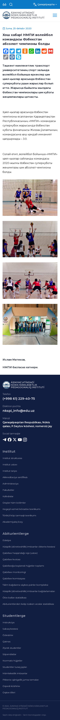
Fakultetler (8, 490)
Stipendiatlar (9, 654)
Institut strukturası (12, 458)
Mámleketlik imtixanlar (15, 673)
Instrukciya (8, 622)
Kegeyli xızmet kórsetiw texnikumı (21, 509)
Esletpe (7, 540)
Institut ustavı (10, 464)
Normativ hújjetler (12, 660)
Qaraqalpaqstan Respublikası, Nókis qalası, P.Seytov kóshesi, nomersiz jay (27, 424)
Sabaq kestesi (10, 628)
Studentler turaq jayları (15, 667)
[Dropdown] (4, 4)
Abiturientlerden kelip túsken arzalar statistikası (28, 604)
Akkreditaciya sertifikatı (15, 477)
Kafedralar (8, 496)
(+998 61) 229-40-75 (19, 399)
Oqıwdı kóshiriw (11, 686)
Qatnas (6, 641)
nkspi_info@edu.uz (19, 411)
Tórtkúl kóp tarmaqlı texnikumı (19, 515)
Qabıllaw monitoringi (14, 572)
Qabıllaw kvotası (11, 559)
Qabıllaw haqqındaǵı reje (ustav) (20, 553)
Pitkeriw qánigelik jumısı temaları (21, 679)
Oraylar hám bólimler (14, 502)
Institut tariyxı (10, 470)
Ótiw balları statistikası (14, 597)
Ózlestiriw (8, 635)
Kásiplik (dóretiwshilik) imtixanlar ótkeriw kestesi (29, 546)
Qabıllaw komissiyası (14, 578)
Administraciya (10, 483)
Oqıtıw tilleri (9, 692)
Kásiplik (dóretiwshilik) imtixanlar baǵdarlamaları (29, 591)
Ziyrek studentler (12, 647)
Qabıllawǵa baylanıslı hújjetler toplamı (23, 565)
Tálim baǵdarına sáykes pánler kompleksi (25, 584)
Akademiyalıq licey (13, 521)
